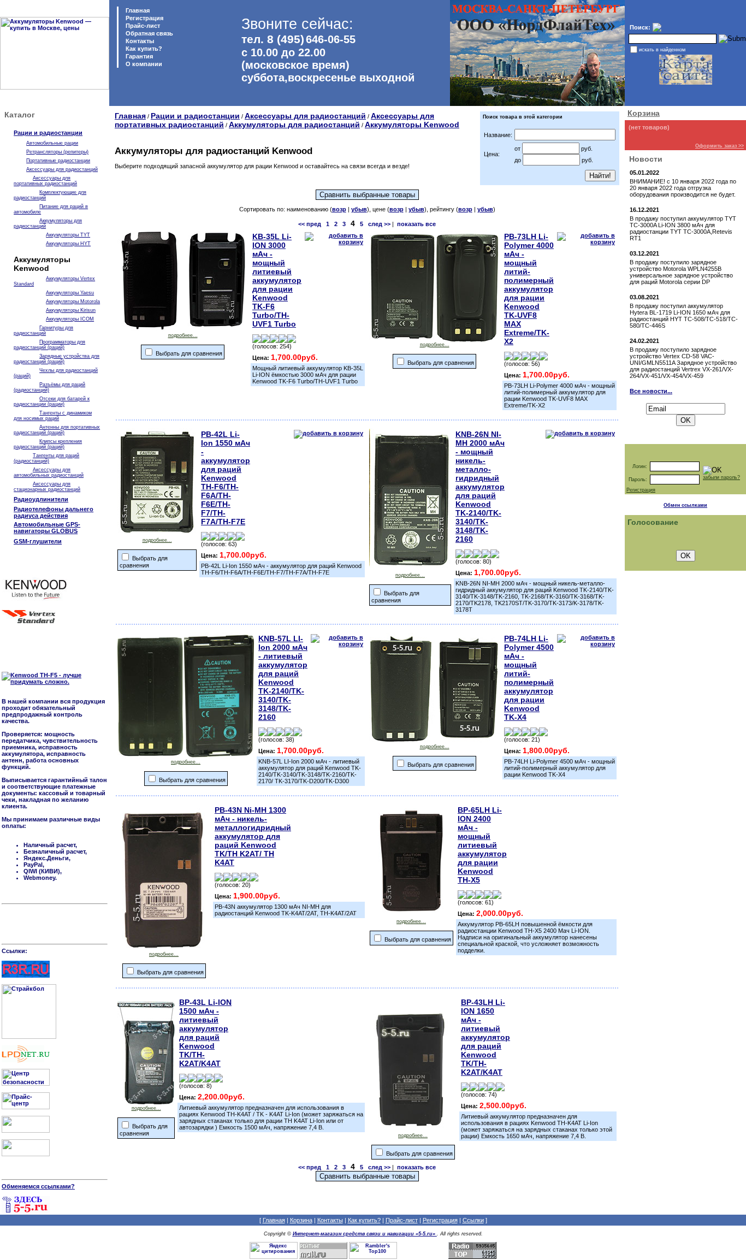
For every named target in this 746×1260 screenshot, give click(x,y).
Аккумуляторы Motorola (73, 301)
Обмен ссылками (685, 505)
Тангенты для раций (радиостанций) (46, 458)
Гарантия (138, 56)
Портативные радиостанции (58, 160)
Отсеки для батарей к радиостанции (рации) (52, 401)
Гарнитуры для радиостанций (43, 330)
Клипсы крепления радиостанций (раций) (48, 444)
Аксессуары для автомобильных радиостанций (49, 472)
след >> (379, 224)
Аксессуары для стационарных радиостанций (47, 486)
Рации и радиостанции (48, 132)
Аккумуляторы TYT (68, 235)
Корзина (643, 113)
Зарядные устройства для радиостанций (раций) (56, 358)
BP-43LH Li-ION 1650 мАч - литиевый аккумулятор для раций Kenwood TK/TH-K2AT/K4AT (485, 1037)
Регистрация (144, 18)
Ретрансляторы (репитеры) (57, 152)
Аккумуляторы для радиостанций (294, 124)
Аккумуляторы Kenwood (412, 124)
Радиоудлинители (41, 499)
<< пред (309, 224)
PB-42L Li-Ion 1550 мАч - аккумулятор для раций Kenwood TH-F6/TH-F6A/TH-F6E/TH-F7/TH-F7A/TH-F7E (225, 478)
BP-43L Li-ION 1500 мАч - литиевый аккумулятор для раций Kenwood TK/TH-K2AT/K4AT (205, 1033)
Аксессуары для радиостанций (62, 169)
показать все (416, 224)
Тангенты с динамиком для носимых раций (53, 415)
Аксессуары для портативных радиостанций (45, 180)
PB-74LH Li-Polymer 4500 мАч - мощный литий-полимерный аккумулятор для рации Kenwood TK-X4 (529, 677)
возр (339, 209)
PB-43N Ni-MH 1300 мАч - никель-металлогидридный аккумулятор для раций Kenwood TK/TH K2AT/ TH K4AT (253, 836)
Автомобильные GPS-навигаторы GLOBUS (47, 527)
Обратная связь (148, 33)
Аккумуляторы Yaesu (70, 292)
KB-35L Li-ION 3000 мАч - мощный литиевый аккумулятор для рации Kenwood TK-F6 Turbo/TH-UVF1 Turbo (276, 280)
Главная (137, 10)
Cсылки (473, 1220)
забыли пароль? (721, 477)
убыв (359, 209)
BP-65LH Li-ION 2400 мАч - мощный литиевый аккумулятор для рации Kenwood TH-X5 (482, 845)
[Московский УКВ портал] (26, 1130)
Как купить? (143, 48)
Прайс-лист (142, 25)
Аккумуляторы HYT (68, 243)
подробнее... (183, 335)
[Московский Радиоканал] (26, 1154)
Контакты (139, 41)
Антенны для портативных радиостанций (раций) (57, 429)
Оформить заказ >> (719, 146)
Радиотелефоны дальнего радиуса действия (53, 512)
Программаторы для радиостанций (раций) (49, 344)
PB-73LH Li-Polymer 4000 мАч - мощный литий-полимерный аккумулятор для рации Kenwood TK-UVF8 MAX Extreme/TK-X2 (529, 289)
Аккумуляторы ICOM (70, 319)
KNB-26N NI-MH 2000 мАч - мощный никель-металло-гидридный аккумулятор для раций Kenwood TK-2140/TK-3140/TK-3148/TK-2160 (480, 486)
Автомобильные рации (52, 143)
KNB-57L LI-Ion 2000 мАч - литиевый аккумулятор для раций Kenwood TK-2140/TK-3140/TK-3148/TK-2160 (282, 677)
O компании (143, 64)
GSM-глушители (38, 541)
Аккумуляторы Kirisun (71, 310)
